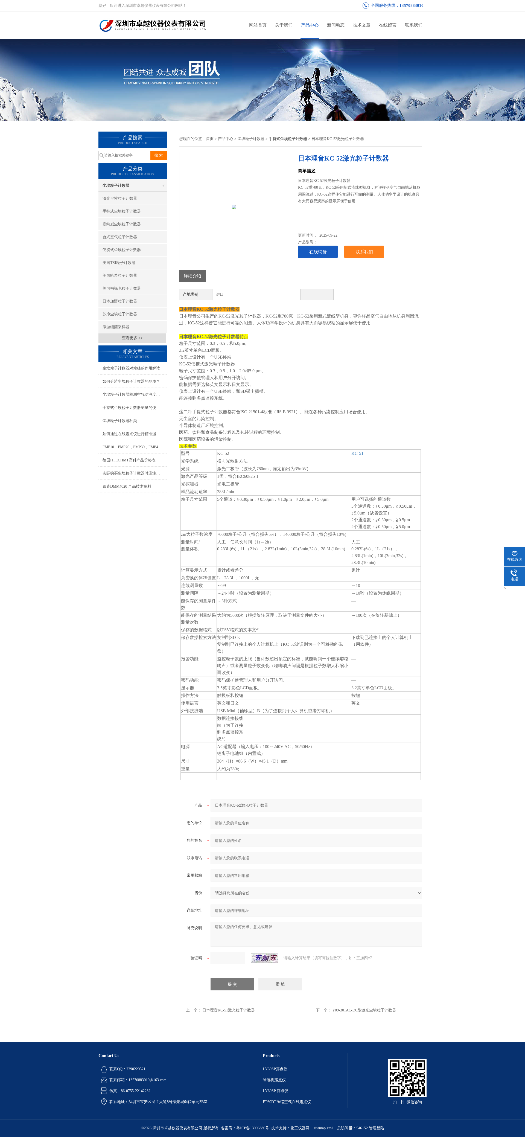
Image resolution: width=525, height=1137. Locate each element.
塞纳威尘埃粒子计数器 (122, 224)
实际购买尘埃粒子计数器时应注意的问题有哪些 (135, 473)
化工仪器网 (300, 1128)
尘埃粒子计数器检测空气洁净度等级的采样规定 (135, 394)
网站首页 (258, 25)
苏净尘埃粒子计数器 (120, 314)
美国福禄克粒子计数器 (122, 288)
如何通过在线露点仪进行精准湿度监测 (135, 434)
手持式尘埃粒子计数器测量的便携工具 (135, 408)
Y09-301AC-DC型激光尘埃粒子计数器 (364, 1010)
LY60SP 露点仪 (275, 1091)
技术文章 (362, 25)
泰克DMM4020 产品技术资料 (127, 486)
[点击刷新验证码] (264, 958)
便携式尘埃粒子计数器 (122, 250)
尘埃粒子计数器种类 (120, 421)
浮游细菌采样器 (116, 327)
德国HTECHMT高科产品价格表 (129, 460)
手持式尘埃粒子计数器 (122, 211)
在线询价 (318, 251)
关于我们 (284, 25)
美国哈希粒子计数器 (120, 276)
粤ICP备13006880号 (252, 1128)
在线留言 (387, 25)
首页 (210, 139)
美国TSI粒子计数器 (119, 263)
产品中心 (310, 25)
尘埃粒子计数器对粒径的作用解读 (131, 368)
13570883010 (411, 5)
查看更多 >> (132, 338)
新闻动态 (336, 25)
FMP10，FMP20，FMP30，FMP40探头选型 (135, 447)
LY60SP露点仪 (275, 1069)
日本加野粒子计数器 (120, 301)
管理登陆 (376, 1128)
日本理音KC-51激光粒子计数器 (228, 1010)
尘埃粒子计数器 (116, 186)
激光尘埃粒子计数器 (120, 198)
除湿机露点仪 (274, 1080)
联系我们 (413, 25)
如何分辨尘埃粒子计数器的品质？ (131, 381)
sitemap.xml (323, 1128)
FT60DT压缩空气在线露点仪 (287, 1102)
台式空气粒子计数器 (120, 237)
